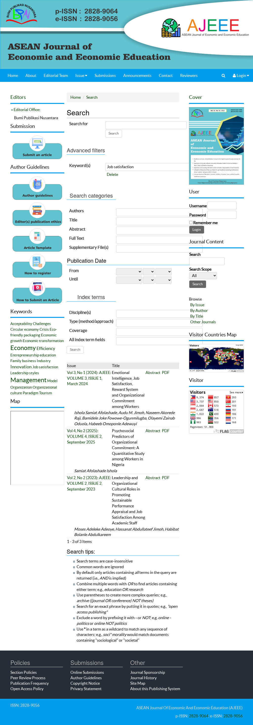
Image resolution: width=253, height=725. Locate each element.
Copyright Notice (85, 683)
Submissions (105, 75)
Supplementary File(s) (88, 247)
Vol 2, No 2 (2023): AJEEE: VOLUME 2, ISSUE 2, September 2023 (89, 483)
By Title (196, 316)
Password (197, 215)
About (30, 75)
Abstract (77, 229)
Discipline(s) (80, 312)
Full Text (76, 238)
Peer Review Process (27, 678)
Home (13, 75)
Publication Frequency (29, 683)
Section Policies (23, 672)
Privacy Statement (86, 688)
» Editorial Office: (25, 109)
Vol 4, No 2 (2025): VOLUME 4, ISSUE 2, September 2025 (84, 436)
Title (73, 219)
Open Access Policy (26, 688)
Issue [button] (80, 75)
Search (92, 97)
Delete (112, 174)
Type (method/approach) (91, 321)
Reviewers (189, 75)
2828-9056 (233, 716)
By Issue (197, 305)
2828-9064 (198, 716)
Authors (76, 210)
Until (73, 279)
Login (241, 75)
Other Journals (203, 322)
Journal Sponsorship (147, 672)
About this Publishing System (155, 688)
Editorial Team (56, 75)
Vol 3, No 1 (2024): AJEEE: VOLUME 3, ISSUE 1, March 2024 (89, 378)
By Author (199, 310)
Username (198, 206)
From (74, 270)
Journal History (143, 678)
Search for (78, 123)
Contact (166, 75)
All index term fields (87, 339)
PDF (165, 372)
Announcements (137, 75)
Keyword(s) (79, 165)
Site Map (137, 683)
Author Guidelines (86, 678)
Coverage (78, 330)
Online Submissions (87, 672)
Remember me (205, 222)
